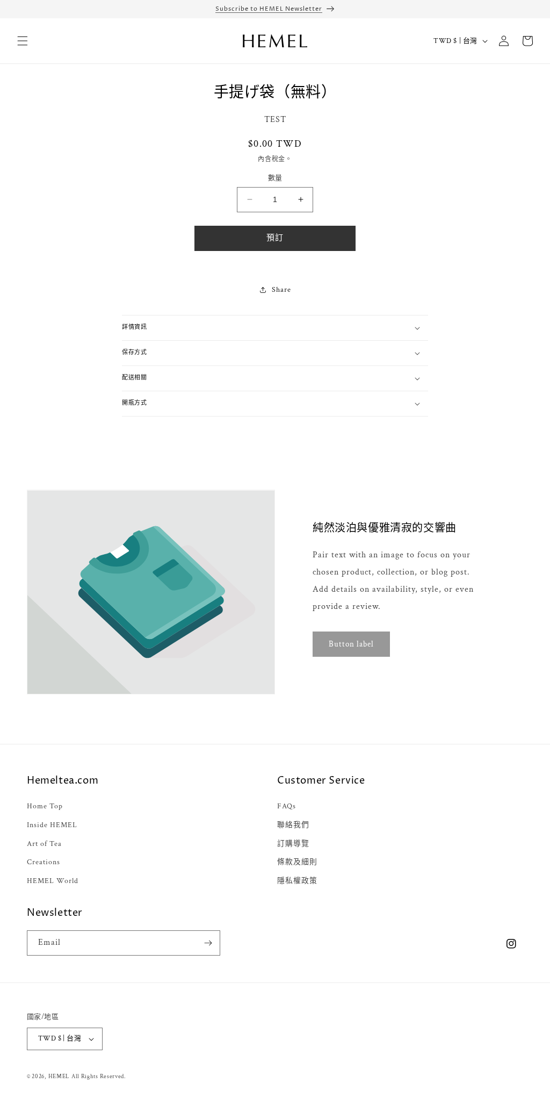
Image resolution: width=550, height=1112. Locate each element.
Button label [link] (351, 643)
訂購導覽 (293, 844)
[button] (22, 41)
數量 (275, 178)
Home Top (45, 806)
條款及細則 (297, 862)
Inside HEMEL (52, 825)
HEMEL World (52, 881)
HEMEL (59, 1076)
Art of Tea (44, 844)
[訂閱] (208, 943)
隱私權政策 (297, 881)
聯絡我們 (293, 825)
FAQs (286, 806)
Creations (43, 862)
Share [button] (281, 290)
